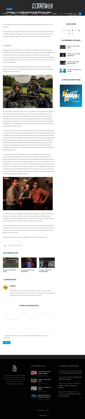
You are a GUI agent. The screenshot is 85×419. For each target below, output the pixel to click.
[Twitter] (71, 15)
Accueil (5, 13)
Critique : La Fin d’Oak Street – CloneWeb (68, 383)
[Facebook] (68, 15)
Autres (54, 13)
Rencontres (24, 13)
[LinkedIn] (76, 15)
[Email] (73, 15)
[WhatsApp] (78, 15)
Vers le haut (43, 415)
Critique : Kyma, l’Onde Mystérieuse (27, 270)
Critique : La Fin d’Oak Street (9, 270)
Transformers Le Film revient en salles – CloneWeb (70, 371)
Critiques (14, 13)
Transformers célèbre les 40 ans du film (72, 373)
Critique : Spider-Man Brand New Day (45, 270)
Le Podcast (35, 13)
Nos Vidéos (45, 13)
